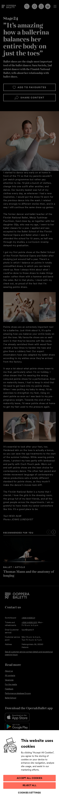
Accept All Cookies (29, 778)
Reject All (29, 785)
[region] (29, 770)
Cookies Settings (29, 792)
